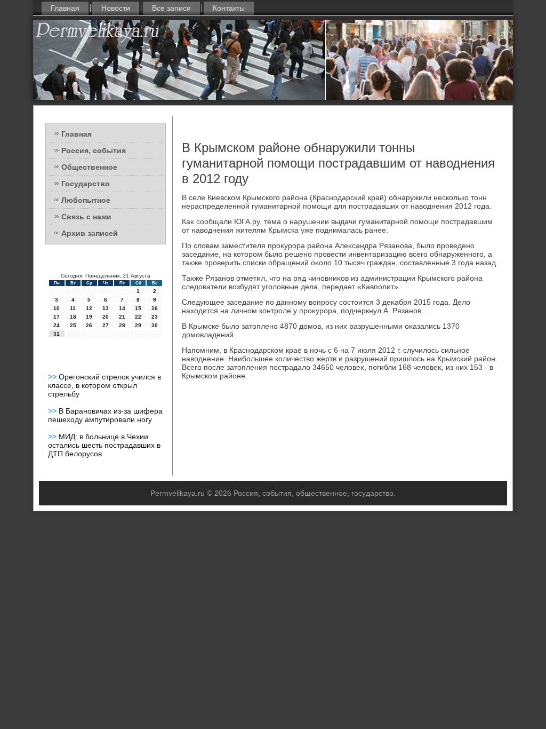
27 (105, 325)
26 (89, 325)
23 (154, 317)
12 (89, 308)
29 (138, 325)
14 (122, 308)
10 (56, 308)
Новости (115, 8)
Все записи (171, 8)
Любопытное (85, 200)
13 (105, 308)
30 (154, 325)
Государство (85, 183)
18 (73, 317)
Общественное (89, 167)
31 (56, 334)
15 (138, 308)
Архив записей (89, 233)
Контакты (229, 8)
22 (138, 317)
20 (105, 317)
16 (154, 308)
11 (73, 308)
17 (56, 317)
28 (122, 325)
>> (53, 377)
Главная (65, 8)
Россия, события (93, 150)
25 (73, 325)
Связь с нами (86, 216)
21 (122, 317)
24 (56, 325)
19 (89, 317)
